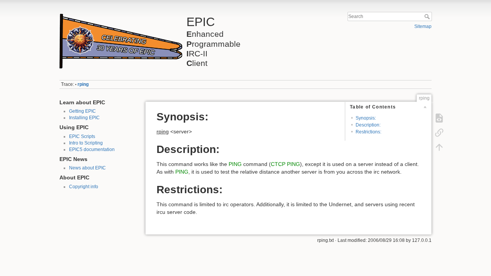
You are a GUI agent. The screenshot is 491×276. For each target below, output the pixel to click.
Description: (368, 125)
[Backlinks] (439, 132)
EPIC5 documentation (92, 149)
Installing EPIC (84, 117)
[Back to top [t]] (439, 147)
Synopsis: (366, 118)
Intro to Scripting (86, 143)
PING (235, 164)
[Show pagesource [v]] (439, 118)
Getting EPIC (82, 111)
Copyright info (83, 186)
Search (428, 16)
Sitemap (423, 26)
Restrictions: (368, 132)
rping (83, 84)
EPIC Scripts (82, 136)
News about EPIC (87, 168)
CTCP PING (285, 164)
